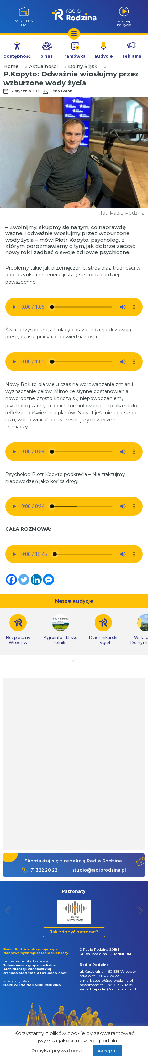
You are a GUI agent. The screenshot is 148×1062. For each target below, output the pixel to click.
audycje (103, 56)
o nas (46, 56)
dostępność (17, 56)
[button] (8, 910)
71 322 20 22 (43, 870)
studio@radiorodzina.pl (99, 870)
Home (11, 66)
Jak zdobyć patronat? (74, 931)
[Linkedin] (36, 579)
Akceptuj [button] (107, 1050)
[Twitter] (23, 579)
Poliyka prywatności (58, 1050)
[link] (60, 629)
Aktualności (43, 66)
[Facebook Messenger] (48, 579)
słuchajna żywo (124, 23)
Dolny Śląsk (82, 66)
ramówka (75, 56)
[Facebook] (11, 579)
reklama (132, 56)
